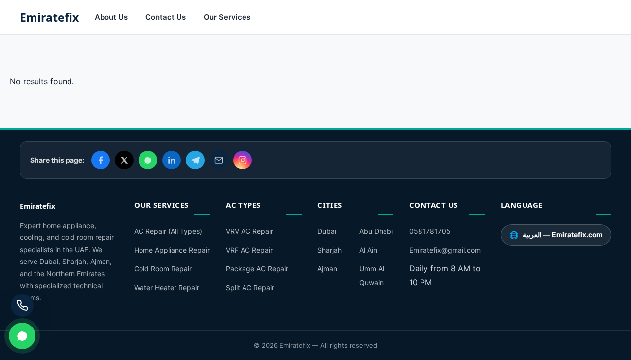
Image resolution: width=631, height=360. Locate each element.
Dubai (326, 231)
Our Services (227, 17)
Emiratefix (49, 17)
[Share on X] (124, 160)
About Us (111, 17)
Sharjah (329, 250)
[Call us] (22, 305)
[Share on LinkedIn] (171, 160)
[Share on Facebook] (100, 160)
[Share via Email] (219, 160)
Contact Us (165, 17)
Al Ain (368, 250)
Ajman (327, 268)
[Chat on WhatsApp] (22, 336)
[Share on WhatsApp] (148, 160)
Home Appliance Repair (172, 250)
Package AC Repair (257, 268)
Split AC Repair (250, 287)
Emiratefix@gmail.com (445, 250)
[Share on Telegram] (195, 160)
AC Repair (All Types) (168, 231)
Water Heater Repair (166, 287)
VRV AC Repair (249, 231)
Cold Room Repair (163, 268)
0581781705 (430, 231)
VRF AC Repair (249, 250)
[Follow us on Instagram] (242, 160)
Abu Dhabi (376, 231)
